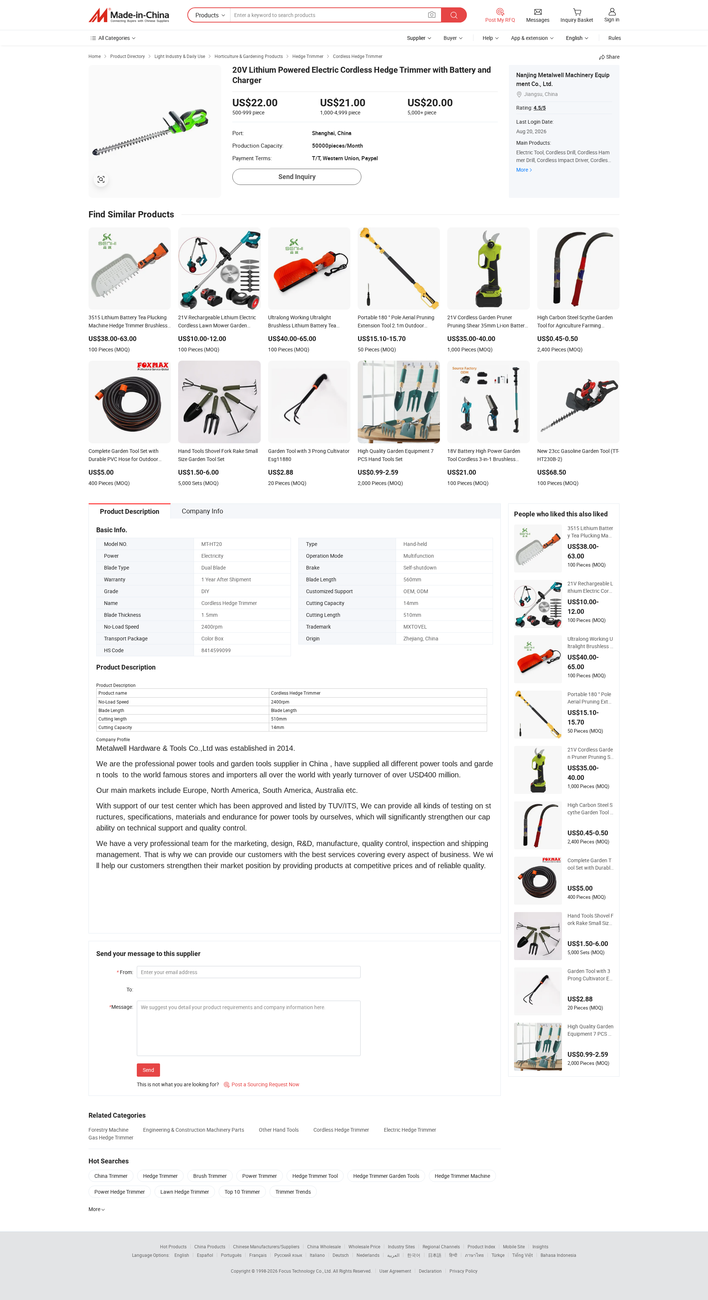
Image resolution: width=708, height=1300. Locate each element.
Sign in (612, 19)
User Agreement (395, 1271)
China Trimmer (111, 1175)
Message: (121, 1006)
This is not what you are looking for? (178, 1084)
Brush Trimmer (210, 1175)
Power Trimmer (259, 1175)
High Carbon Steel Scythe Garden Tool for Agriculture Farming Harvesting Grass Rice (590, 808)
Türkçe (498, 1255)
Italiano (317, 1255)
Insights (540, 1246)
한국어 (413, 1255)
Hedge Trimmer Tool (315, 1175)
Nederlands (368, 1255)
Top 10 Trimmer (242, 1191)
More (522, 169)
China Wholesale (324, 1246)
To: (129, 989)
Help (488, 37)
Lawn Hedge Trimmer (184, 1191)
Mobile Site (514, 1246)
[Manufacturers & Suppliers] (128, 15)
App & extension (529, 37)
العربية (393, 1255)
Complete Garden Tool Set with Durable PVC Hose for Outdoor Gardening (591, 864)
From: (125, 972)
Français (258, 1255)
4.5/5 (540, 108)
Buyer (450, 37)
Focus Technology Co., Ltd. (306, 1271)
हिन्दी (453, 1255)
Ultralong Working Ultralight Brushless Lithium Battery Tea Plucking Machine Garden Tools (591, 642)
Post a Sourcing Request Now (261, 1084)
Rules (614, 37)
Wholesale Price (364, 1246)
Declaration (430, 1271)
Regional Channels (441, 1246)
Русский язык (288, 1255)
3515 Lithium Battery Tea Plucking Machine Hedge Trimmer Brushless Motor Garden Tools (590, 532)
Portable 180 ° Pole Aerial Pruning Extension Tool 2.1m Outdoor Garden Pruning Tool (591, 698)
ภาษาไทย (474, 1255)
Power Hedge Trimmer (119, 1191)
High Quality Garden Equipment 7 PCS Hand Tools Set (591, 1030)
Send (148, 1069)
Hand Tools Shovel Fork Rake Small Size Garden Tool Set (591, 919)
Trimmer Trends (293, 1191)
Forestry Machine (108, 1129)
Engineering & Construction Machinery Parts (193, 1129)
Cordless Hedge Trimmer (341, 1129)
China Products (209, 1246)
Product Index (481, 1246)
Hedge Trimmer (160, 1175)
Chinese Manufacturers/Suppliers (266, 1246)
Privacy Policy (464, 1271)
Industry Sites (401, 1246)
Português (231, 1255)
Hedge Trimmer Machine (462, 1175)
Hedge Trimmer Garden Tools (386, 1175)
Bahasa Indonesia (558, 1255)
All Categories (114, 37)
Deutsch (341, 1255)
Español (205, 1255)
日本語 (434, 1255)
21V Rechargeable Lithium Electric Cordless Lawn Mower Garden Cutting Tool (590, 587)
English (181, 1255)
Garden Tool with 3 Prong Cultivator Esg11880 (590, 974)
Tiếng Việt (522, 1255)
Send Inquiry (297, 176)
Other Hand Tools (279, 1129)
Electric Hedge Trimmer (410, 1129)
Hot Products (173, 1246)
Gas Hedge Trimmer (110, 1137)
